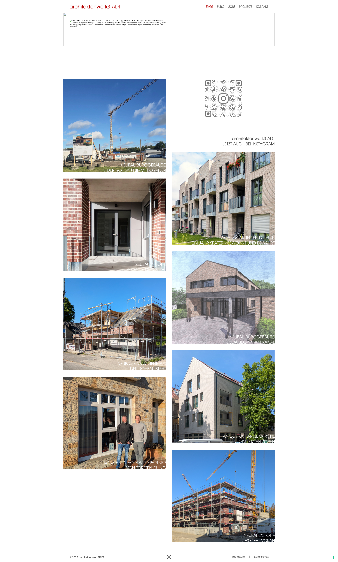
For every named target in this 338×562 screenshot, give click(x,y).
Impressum (238, 556)
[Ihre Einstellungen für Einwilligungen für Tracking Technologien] (333, 557)
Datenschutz (261, 556)
